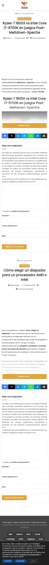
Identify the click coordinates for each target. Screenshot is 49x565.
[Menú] (3, 6)
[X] (11, 135)
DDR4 (21, 539)
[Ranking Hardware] (24, 5)
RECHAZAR (20, 561)
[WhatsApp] (31, 135)
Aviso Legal (7, 522)
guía (41, 539)
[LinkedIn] (18, 135)
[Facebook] (5, 135)
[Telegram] (37, 135)
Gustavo (8, 38)
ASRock (19, 534)
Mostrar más (24, 125)
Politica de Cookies (38, 522)
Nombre (5, 216)
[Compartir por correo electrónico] (44, 135)
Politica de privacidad (21, 522)
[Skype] (24, 135)
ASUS (28, 534)
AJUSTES (33, 561)
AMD (10, 534)
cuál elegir (10, 539)
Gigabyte (31, 539)
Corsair (37, 534)
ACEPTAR (8, 561)
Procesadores (28, 13)
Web (4, 236)
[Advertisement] (24, 56)
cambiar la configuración (29, 554)
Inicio (19, 13)
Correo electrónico (10, 226)
